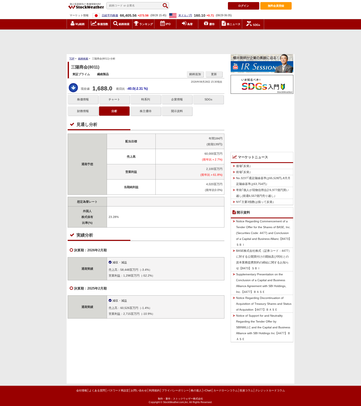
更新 (214, 74)
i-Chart (207, 390)
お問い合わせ (139, 390)
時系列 (145, 99)
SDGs (208, 99)
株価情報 (83, 99)
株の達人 (196, 390)
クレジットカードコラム (270, 390)
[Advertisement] (180, 40)
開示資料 (177, 111)
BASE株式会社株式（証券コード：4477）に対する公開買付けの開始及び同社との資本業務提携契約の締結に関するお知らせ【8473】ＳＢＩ (263, 259)
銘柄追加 (195, 74)
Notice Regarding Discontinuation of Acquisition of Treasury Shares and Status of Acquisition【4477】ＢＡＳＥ (263, 303)
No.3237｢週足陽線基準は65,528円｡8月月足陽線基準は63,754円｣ (263, 181)
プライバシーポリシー (175, 390)
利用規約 (154, 390)
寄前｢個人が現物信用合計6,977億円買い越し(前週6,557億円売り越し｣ (262, 192)
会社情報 (81, 390)
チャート (114, 99)
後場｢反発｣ (243, 166)
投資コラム (246, 390)
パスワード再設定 (118, 390)
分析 (114, 111)
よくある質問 (97, 390)
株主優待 (145, 111)
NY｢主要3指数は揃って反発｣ (255, 202)
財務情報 (83, 111)
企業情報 (177, 99)
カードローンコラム (225, 390)
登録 (276, 5)
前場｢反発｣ (243, 172)
